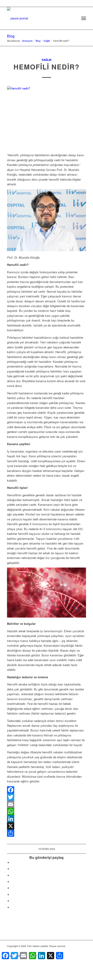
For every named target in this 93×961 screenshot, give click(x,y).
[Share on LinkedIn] (13, 882)
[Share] (46, 833)
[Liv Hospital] (46, 117)
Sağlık (46, 60)
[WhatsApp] (46, 811)
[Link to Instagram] (13, 901)
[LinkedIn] (46, 818)
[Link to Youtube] (13, 907)
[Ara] (73, 18)
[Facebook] (46, 789)
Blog (10, 36)
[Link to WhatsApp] (75, 950)
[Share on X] (13, 869)
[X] (46, 826)
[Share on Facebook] (13, 862)
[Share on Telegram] (13, 888)
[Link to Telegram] (82, 950)
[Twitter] (46, 797)
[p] (38, 16)
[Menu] (83, 18)
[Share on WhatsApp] (13, 875)
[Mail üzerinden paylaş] (13, 894)
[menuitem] (73, 18)
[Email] (46, 804)
